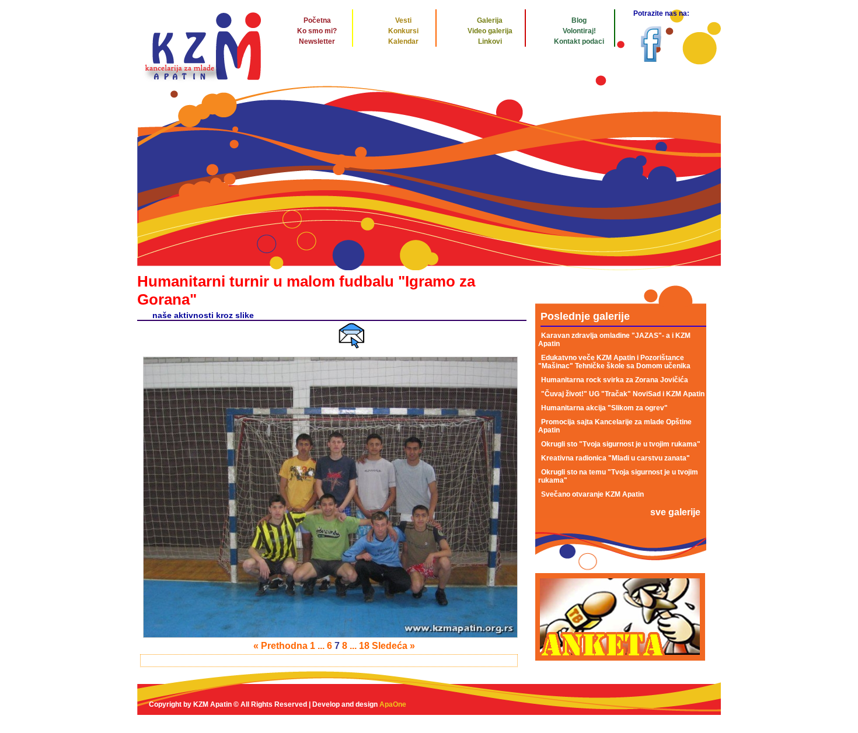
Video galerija (490, 31)
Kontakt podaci (579, 41)
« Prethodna (280, 646)
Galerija (490, 20)
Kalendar (403, 41)
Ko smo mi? (317, 31)
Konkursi (403, 31)
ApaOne (392, 704)
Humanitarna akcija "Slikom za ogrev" (604, 408)
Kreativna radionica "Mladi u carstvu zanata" (615, 458)
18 (364, 646)
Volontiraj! (579, 31)
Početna (317, 20)
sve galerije (675, 512)
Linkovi (490, 41)
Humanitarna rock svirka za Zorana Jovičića (614, 380)
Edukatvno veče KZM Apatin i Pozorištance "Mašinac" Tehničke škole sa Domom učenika (614, 362)
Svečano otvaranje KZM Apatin (592, 494)
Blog (579, 20)
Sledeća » (393, 646)
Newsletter (317, 41)
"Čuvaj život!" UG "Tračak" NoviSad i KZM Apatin (622, 394)
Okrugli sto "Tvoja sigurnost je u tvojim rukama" (620, 444)
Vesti (403, 20)
